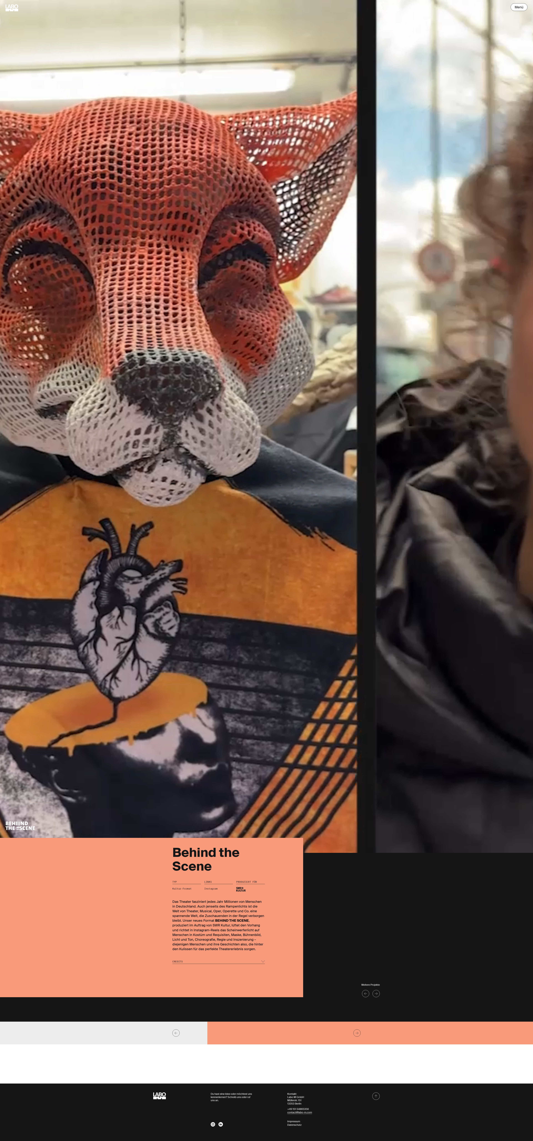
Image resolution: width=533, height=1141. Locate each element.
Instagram (211, 888)
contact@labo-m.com (299, 1112)
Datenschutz (294, 1125)
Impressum (293, 1121)
